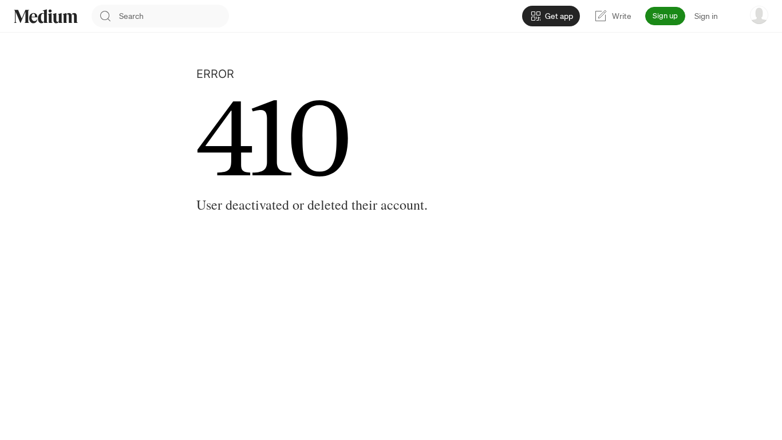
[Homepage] (46, 16)
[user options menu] (759, 15)
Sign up (665, 16)
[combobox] (174, 16)
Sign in (706, 16)
